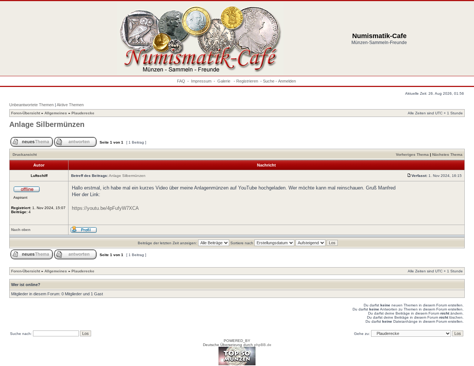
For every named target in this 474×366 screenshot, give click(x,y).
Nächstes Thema (447, 154)
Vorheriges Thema (412, 154)
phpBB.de (262, 345)
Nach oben (20, 230)
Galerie (224, 81)
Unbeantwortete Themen (31, 105)
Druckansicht (25, 154)
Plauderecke (82, 113)
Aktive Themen (70, 105)
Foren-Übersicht (25, 113)
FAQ (181, 81)
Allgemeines (55, 113)
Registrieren (247, 81)
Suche (268, 81)
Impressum (201, 81)
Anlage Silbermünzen (46, 124)
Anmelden (287, 81)
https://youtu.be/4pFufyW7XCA (105, 208)
